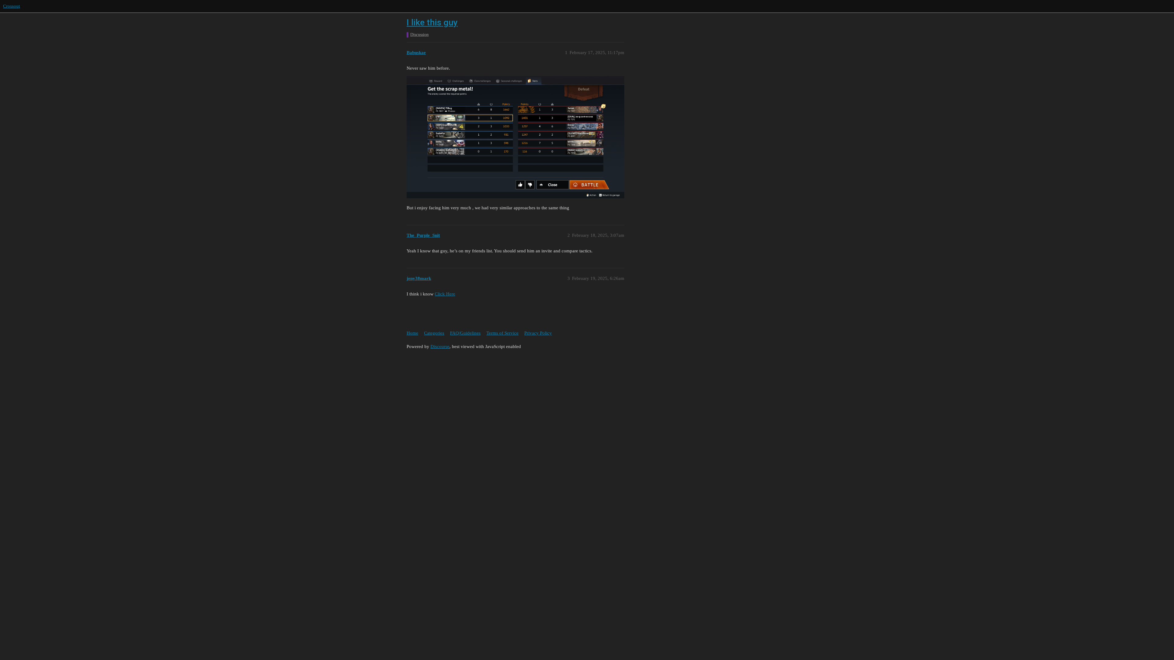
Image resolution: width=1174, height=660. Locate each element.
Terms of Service (502, 333)
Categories (434, 333)
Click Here (445, 294)
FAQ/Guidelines (465, 333)
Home (412, 333)
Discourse (439, 346)
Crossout (11, 6)
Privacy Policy (538, 333)
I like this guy (432, 22)
